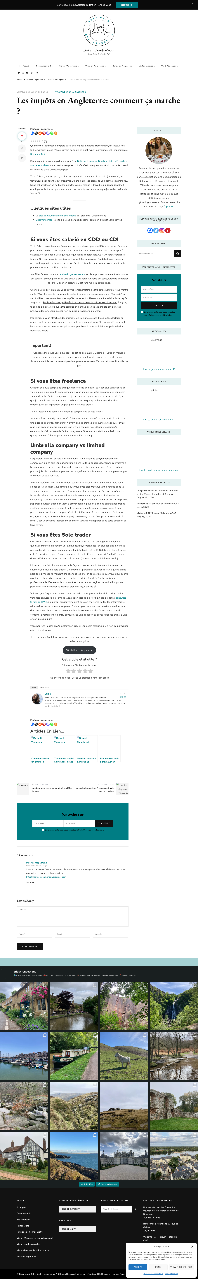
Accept (138, 1267)
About (34, 688)
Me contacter (23, 1219)
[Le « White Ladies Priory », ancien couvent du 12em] (174, 1106)
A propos (21, 1207)
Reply (32, 882)
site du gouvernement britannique (57, 215)
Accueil (26, 66)
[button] (192, 1246)
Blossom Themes (109, 1274)
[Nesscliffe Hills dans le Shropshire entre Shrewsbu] (124, 1006)
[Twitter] (125, 697)
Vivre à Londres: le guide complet (33, 1250)
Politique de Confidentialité (153, 1274)
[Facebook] (32, 133)
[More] (55, 133)
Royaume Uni (37, 154)
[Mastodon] (48, 133)
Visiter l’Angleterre (68, 66)
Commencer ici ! (43, 66)
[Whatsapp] (51, 133)
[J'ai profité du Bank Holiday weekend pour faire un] (174, 1006)
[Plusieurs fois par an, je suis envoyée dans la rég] (74, 1156)
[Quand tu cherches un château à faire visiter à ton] (124, 1156)
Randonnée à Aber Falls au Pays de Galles (158, 503)
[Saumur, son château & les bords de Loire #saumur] (174, 1156)
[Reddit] (40, 133)
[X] (36, 133)
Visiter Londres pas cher (29, 1244)
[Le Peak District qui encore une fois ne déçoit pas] (24, 1106)
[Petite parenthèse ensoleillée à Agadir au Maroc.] (24, 1056)
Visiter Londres (146, 66)
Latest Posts (44, 688)
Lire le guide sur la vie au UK (159, 369)
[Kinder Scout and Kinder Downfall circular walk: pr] (74, 1106)
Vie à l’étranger (168, 66)
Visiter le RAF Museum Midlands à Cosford (158, 513)
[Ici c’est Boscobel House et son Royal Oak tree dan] (24, 1156)
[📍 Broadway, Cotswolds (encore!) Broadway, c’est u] (24, 1006)
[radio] (68, 671)
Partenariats (23, 1225)
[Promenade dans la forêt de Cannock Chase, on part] (74, 1056)
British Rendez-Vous (99, 50)
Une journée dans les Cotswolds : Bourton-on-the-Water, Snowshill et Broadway (158, 492)
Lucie (48, 693)
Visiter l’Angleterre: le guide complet (35, 1238)
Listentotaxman (44, 219)
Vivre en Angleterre (94, 66)
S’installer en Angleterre (79, 650)
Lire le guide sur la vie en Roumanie (158, 470)
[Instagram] (162, 230)
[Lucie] (37, 695)
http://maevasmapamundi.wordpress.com (46, 876)
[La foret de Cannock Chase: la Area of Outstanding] (174, 1056)
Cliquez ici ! (127, 5)
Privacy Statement (171, 1274)
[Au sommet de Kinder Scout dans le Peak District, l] (124, 1106)
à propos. (169, 206)
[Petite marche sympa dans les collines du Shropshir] (124, 1056)
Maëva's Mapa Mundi (36, 862)
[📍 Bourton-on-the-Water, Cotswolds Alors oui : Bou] (74, 1006)
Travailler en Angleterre (70, 92)
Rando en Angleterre (122, 66)
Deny (158, 1267)
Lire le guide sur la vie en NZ (159, 419)
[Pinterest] (44, 133)
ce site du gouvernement (72, 274)
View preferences (181, 1267)
